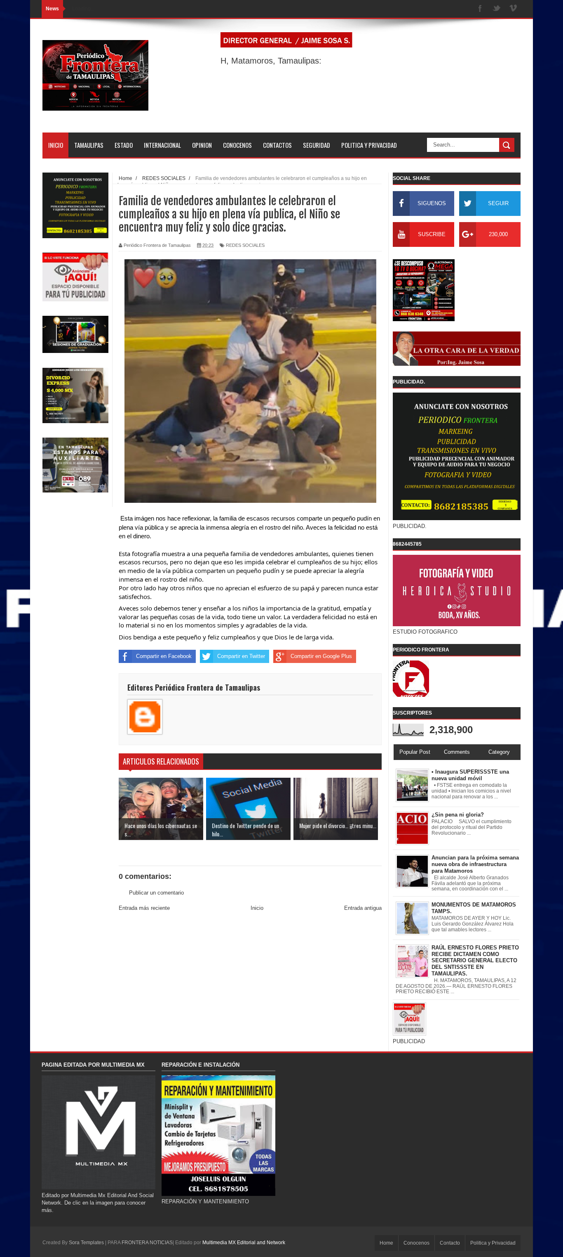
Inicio (257, 908)
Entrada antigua (363, 908)
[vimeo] (513, 9)
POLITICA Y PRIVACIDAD (369, 144)
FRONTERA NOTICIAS (147, 1242)
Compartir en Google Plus (321, 656)
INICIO (55, 144)
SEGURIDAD (316, 144)
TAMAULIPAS (88, 144)
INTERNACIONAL (162, 144)
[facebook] (480, 9)
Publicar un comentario (156, 893)
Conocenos (416, 1243)
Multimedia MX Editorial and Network (243, 1242)
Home (386, 1243)
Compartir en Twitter (241, 656)
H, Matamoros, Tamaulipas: (271, 60)
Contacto (450, 1243)
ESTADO (124, 144)
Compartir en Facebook (164, 656)
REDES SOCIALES (245, 245)
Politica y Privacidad (493, 1243)
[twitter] (496, 9)
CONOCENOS (237, 144)
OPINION (202, 144)
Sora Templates (86, 1242)
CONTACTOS (277, 144)
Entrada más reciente (144, 908)
